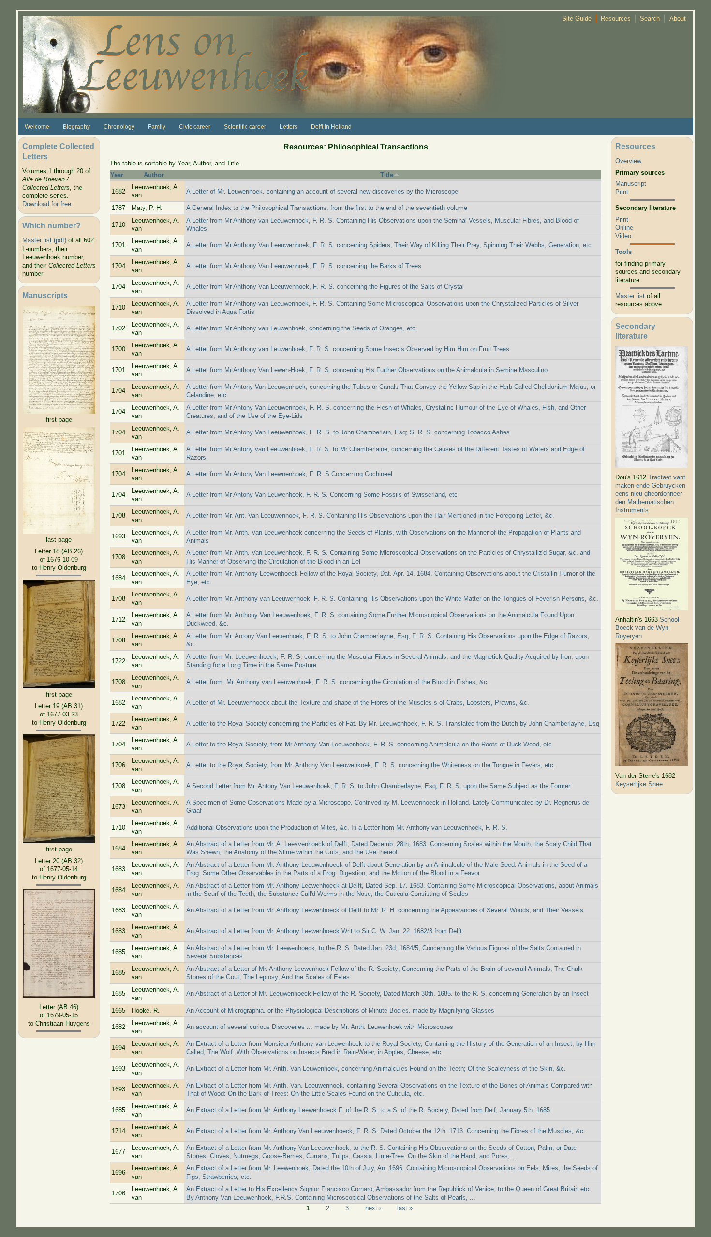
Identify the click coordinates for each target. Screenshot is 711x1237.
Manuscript (630, 183)
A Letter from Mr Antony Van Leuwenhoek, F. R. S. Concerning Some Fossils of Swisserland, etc (322, 494)
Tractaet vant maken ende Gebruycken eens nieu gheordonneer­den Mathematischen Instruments (650, 494)
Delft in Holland (331, 126)
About (677, 18)
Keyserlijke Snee (639, 784)
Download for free (46, 204)
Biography (76, 126)
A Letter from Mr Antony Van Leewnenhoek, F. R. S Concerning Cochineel (289, 473)
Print (621, 191)
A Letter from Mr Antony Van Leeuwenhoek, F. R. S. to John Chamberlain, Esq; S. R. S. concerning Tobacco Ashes (348, 432)
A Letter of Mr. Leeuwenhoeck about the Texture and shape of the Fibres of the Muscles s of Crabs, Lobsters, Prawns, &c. (357, 702)
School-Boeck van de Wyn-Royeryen (648, 628)
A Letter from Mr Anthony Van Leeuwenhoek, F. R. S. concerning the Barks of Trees (303, 265)
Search (650, 18)
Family (156, 126)
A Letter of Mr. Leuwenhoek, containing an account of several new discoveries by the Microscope (322, 191)
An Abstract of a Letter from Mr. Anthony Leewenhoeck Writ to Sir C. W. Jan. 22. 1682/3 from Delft (324, 931)
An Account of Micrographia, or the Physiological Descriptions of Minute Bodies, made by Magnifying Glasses (340, 1010)
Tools (623, 251)
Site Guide (577, 18)
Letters (288, 126)
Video (623, 235)
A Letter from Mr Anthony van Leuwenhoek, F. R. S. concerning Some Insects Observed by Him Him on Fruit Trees (347, 349)
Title (386, 175)
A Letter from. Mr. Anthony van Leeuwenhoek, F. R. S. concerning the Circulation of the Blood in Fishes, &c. (337, 682)
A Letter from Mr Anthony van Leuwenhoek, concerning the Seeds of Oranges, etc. (301, 328)
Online (624, 227)
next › (373, 1207)
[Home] (264, 63)
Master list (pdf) (44, 240)
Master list (630, 295)
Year (116, 175)
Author (154, 175)
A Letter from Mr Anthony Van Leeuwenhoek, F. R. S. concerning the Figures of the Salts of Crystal (325, 286)
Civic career (194, 126)
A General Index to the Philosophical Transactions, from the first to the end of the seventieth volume (326, 207)
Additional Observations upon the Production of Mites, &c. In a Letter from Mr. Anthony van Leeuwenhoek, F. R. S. (346, 827)
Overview (628, 160)
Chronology (119, 126)
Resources (616, 18)
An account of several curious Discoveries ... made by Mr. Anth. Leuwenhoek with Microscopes (319, 1026)
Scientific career (245, 126)
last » (405, 1207)
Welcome (37, 126)
